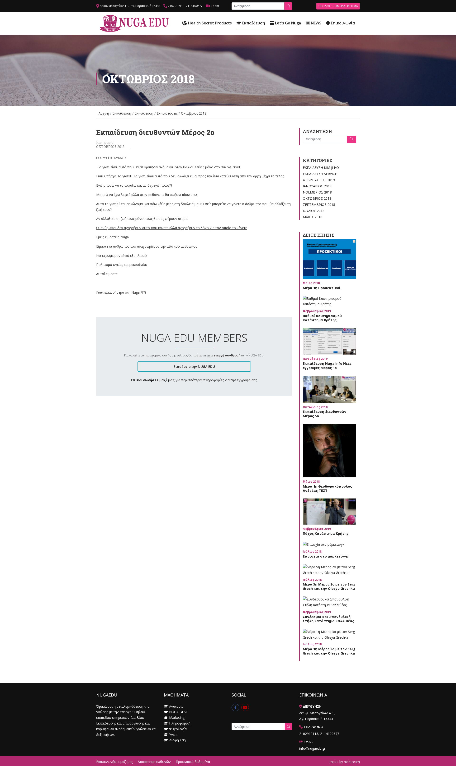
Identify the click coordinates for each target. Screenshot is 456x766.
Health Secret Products (209, 23)
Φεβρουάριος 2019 (319, 180)
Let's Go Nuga (287, 23)
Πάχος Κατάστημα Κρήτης (325, 533)
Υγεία (173, 734)
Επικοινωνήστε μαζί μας (114, 761)
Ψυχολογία (178, 729)
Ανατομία (176, 706)
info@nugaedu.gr (312, 748)
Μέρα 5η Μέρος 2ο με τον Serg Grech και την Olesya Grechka (329, 586)
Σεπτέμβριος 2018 (319, 204)
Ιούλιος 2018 (313, 210)
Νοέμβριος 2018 (317, 192)
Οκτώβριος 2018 (110, 147)
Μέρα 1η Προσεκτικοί (322, 288)
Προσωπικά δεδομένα (193, 761)
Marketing (177, 717)
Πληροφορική (179, 723)
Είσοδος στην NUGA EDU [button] (194, 366)
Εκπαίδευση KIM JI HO (321, 167)
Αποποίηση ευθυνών (154, 761)
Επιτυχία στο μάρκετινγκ (325, 556)
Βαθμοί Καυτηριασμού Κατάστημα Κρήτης (322, 318)
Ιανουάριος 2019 (317, 186)
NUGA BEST (178, 712)
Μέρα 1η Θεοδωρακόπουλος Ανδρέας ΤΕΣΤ (327, 488)
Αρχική (104, 113)
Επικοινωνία (342, 23)
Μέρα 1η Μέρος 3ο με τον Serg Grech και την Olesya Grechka (329, 651)
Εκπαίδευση (253, 23)
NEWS (315, 23)
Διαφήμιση (177, 740)
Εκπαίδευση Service (320, 173)
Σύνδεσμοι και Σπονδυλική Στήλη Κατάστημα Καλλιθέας (328, 618)
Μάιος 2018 (312, 217)
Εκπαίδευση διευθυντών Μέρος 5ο (324, 413)
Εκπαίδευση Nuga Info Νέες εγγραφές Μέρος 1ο (327, 365)
